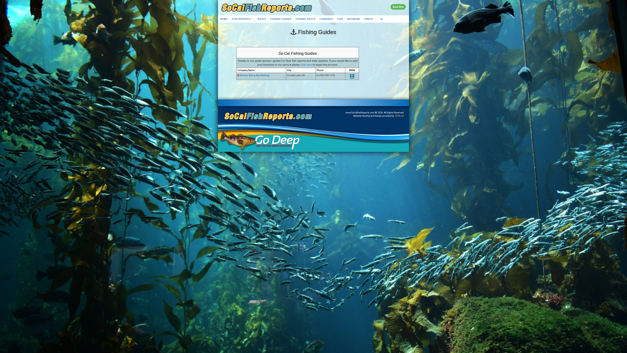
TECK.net (399, 116)
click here (306, 64)
